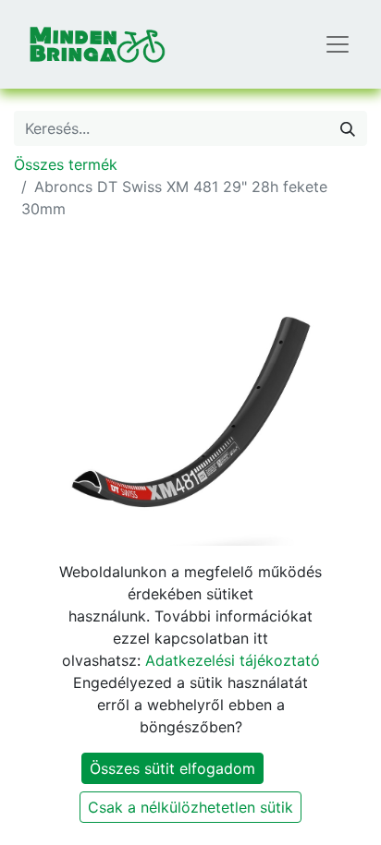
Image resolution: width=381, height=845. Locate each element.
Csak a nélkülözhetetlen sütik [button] (190, 807)
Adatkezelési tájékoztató (232, 660)
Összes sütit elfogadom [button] (172, 768)
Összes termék (65, 164)
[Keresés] (347, 128)
